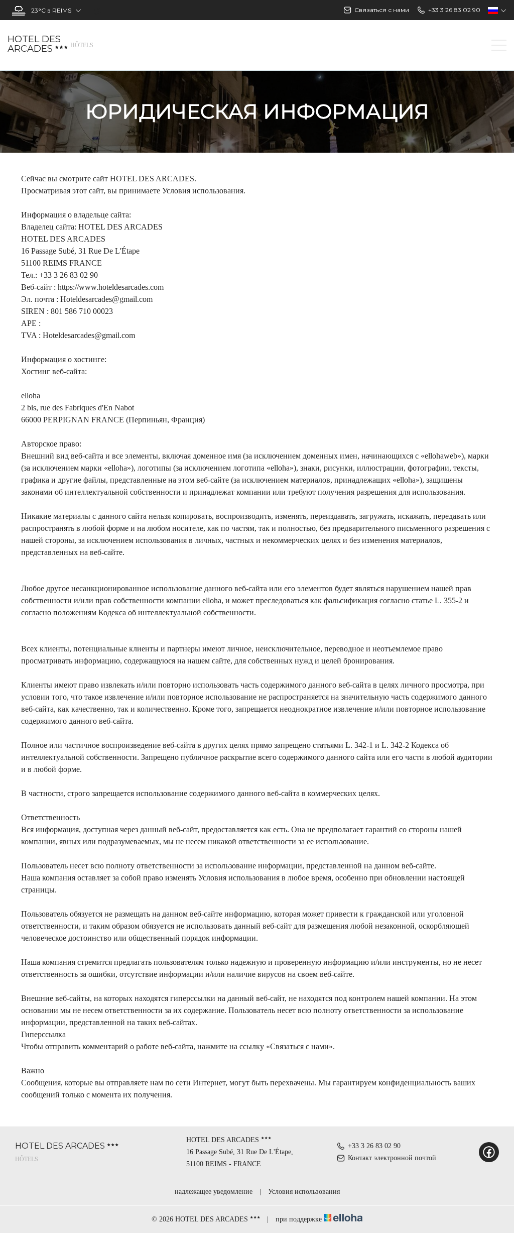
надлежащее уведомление (213, 1191)
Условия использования (304, 1191)
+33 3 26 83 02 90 (374, 1146)
